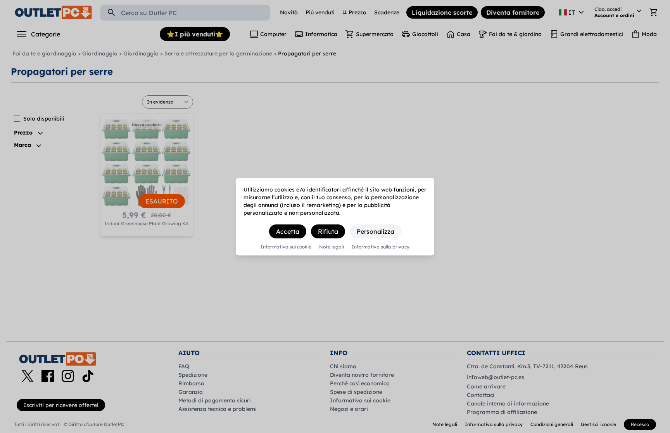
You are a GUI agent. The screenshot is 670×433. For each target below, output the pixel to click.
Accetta (287, 231)
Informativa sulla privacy (380, 247)
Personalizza (375, 231)
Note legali (331, 247)
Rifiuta (328, 231)
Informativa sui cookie (286, 247)
